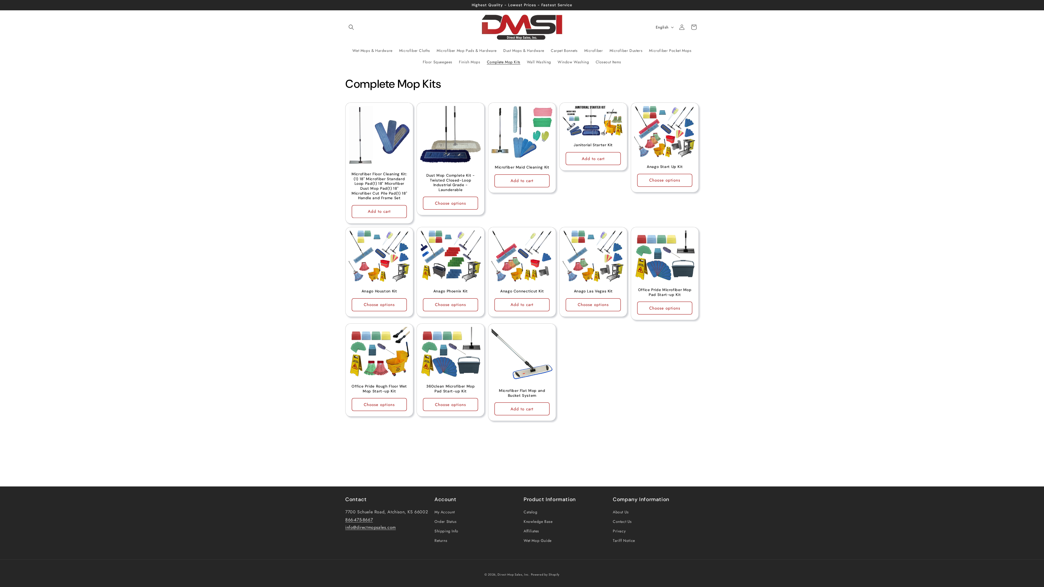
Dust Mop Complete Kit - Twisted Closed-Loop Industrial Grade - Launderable (450, 182)
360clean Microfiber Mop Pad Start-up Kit (450, 389)
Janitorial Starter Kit (593, 145)
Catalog (530, 512)
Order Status (445, 521)
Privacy (619, 531)
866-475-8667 (359, 520)
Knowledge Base (538, 521)
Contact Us (622, 521)
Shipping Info (446, 531)
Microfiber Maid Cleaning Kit (522, 167)
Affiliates (531, 531)
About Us (621, 512)
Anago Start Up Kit (665, 167)
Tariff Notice (624, 540)
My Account (444, 512)
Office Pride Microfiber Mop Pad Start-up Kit (664, 292)
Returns (440, 540)
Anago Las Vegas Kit (593, 291)
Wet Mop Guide (538, 540)
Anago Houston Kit (379, 291)
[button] (351, 27)
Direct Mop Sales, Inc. (513, 574)
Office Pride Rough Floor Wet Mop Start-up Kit (379, 389)
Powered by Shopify (545, 574)
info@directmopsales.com (370, 527)
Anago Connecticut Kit (522, 291)
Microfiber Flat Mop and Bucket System (522, 393)
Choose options (450, 203)
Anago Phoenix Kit (450, 291)
